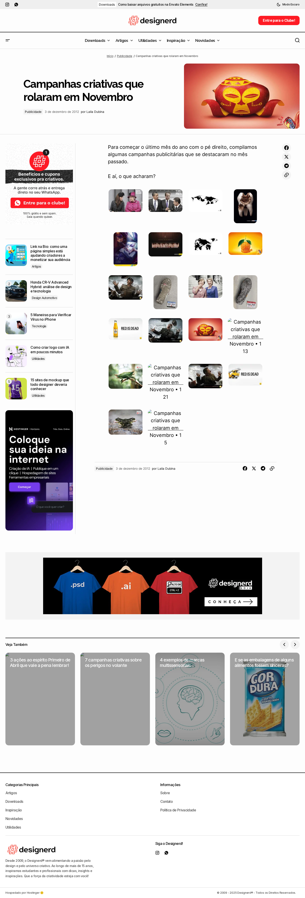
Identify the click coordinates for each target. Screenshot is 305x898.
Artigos (36, 266)
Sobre (165, 793)
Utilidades (38, 358)
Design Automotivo (44, 298)
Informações (170, 784)
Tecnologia (39, 326)
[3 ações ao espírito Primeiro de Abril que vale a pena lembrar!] (40, 699)
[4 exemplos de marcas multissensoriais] (190, 699)
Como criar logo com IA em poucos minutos (49, 349)
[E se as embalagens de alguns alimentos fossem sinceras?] (265, 699)
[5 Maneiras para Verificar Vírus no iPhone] (16, 323)
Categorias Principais (22, 784)
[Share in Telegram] (286, 166)
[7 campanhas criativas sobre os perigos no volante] (115, 699)
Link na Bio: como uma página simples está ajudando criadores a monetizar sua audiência (50, 253)
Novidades (14, 818)
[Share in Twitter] (286, 156)
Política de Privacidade (178, 810)
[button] (288, 4)
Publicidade (124, 56)
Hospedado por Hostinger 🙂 (24, 892)
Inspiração (13, 810)
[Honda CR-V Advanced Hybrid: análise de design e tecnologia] (16, 291)
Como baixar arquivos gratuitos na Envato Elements (155, 4)
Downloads (107, 4)
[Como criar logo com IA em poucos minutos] (16, 356)
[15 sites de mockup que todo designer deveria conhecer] (16, 388)
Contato (166, 801)
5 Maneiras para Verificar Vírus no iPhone (50, 317)
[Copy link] (286, 175)
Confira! (201, 4)
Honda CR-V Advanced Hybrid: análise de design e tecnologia (51, 286)
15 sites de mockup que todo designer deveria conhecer (49, 384)
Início (110, 56)
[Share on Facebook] (286, 147)
